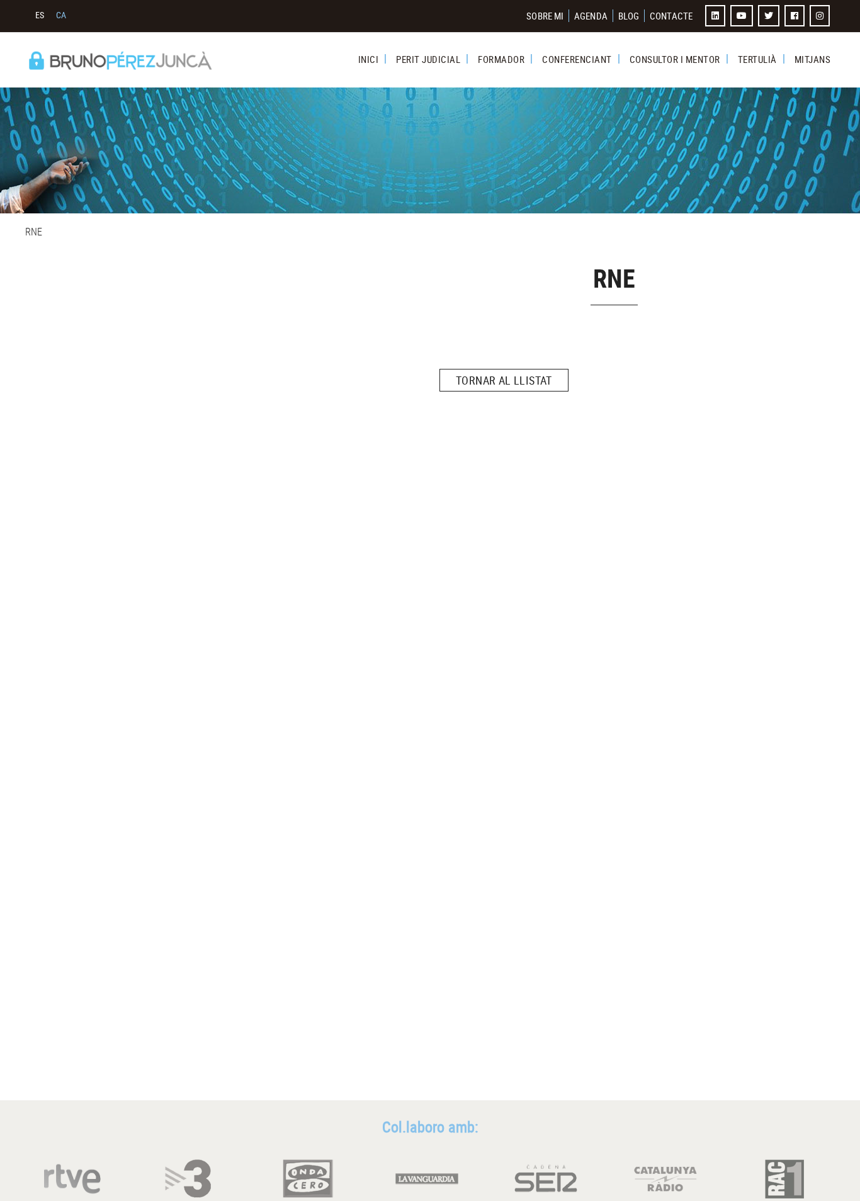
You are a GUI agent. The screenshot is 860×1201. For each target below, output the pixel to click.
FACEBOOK (796, 15)
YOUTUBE (743, 15)
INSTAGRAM (821, 15)
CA (61, 15)
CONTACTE (671, 15)
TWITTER (770, 15)
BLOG (628, 15)
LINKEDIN (716, 15)
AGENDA (591, 15)
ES (40, 15)
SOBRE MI (544, 15)
